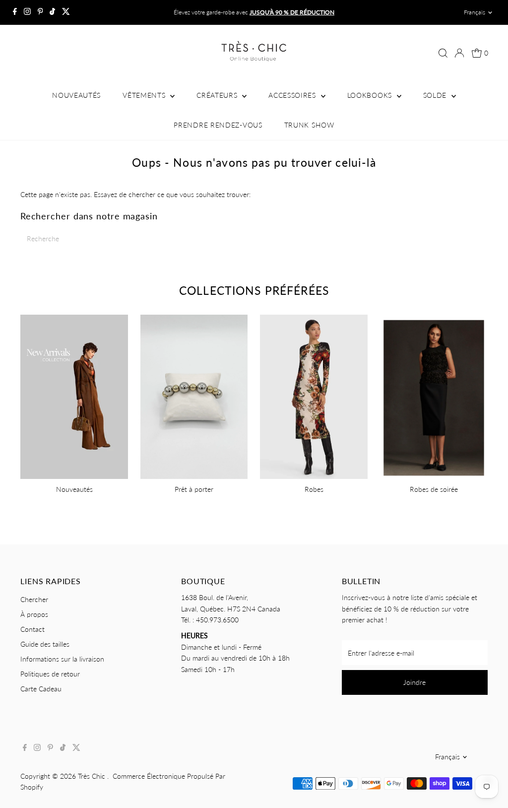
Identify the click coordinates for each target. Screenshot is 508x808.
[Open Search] (443, 53)
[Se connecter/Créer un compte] (459, 53)
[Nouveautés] (74, 395)
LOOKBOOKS (370, 95)
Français (474, 12)
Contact (32, 629)
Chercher (34, 599)
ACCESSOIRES (293, 95)
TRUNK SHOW (309, 125)
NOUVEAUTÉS (76, 95)
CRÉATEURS (218, 95)
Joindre (414, 682)
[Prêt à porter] (194, 395)
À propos (34, 614)
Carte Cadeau (41, 688)
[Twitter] (66, 12)
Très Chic (92, 776)
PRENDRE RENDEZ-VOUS (218, 125)
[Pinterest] (40, 12)
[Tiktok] (52, 12)
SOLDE (436, 95)
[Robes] (314, 395)
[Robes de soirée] (434, 395)
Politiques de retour (50, 674)
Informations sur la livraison (62, 659)
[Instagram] (27, 12)
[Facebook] (14, 12)
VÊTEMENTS (145, 95)
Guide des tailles (44, 644)
